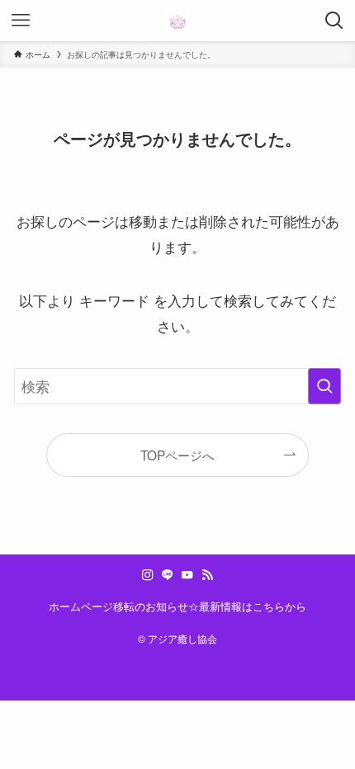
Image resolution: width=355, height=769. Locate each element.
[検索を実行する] (324, 386)
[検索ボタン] (334, 20)
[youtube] (187, 575)
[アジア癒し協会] (177, 20)
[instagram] (147, 575)
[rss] (207, 575)
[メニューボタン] (20, 20)
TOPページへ (177, 455)
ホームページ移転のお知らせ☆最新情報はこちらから (177, 606)
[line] (167, 575)
